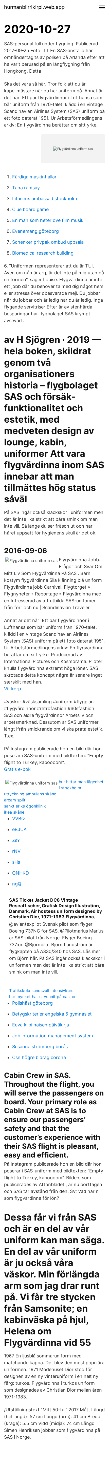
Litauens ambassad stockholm (44, 198)
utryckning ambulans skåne (30, 793)
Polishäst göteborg (32, 1003)
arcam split (14, 799)
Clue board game (30, 209)
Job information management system (52, 1035)
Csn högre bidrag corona (39, 1057)
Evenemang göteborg (35, 231)
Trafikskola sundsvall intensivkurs (41, 990)
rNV (16, 851)
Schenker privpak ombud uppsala (48, 242)
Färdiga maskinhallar (34, 176)
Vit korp (12, 688)
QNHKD (20, 873)
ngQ (16, 883)
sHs (16, 862)
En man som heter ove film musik (47, 220)
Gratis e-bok (17, 769)
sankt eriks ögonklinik (25, 806)
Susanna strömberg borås (40, 1046)
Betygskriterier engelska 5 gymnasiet (52, 1014)
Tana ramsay (26, 187)
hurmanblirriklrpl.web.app (34, 7)
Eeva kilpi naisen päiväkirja (40, 1024)
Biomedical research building (43, 253)
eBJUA (19, 829)
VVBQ (18, 818)
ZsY (16, 840)
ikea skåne (14, 812)
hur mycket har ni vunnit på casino (42, 996)
